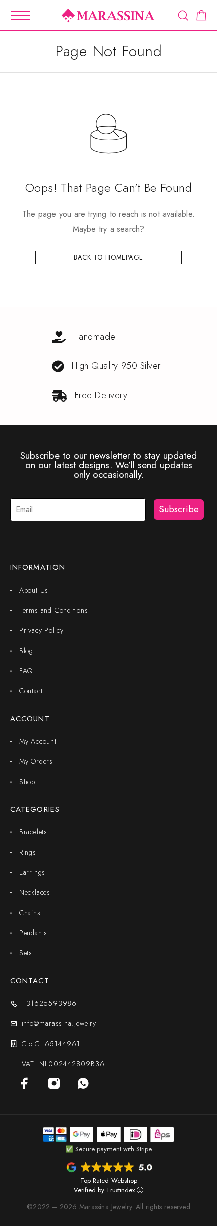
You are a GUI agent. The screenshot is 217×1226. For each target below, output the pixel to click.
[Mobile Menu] (20, 15)
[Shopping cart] (201, 17)
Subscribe (179, 509)
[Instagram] (54, 1083)
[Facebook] (24, 1083)
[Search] (183, 15)
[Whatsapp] (83, 1083)
